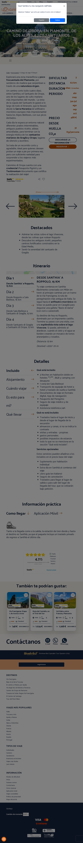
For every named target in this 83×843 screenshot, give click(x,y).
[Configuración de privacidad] (4, 839)
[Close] (64, 6)
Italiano (57, 20)
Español (41, 20)
